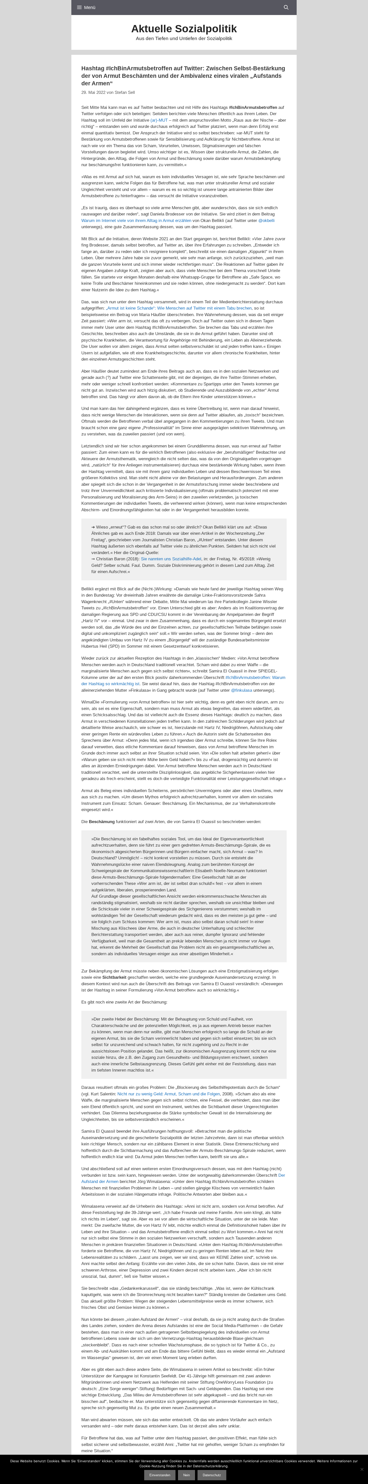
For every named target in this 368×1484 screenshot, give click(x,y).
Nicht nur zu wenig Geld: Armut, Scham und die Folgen (168, 1094)
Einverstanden (159, 1475)
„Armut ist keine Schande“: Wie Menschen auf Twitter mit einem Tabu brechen (179, 308)
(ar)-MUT (159, 120)
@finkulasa (241, 690)
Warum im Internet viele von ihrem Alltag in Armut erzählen (136, 220)
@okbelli (266, 220)
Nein (186, 1475)
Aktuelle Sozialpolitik (184, 29)
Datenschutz (212, 1475)
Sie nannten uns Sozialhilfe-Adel (171, 559)
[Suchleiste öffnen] (286, 7)
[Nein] (361, 1469)
